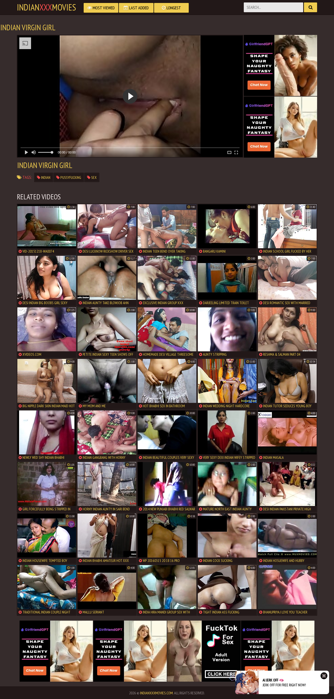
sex (93, 177)
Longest (173, 8)
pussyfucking (70, 177)
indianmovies (46, 7)
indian (45, 177)
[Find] (310, 7)
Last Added (138, 8)
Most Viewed (103, 8)
